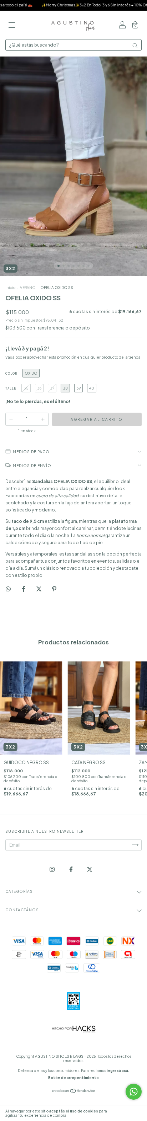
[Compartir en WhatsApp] (8, 589)
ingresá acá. (118, 1070)
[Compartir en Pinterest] (54, 588)
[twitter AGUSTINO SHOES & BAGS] (89, 869)
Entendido (127, 1113)
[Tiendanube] (73, 1091)
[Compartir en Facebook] (24, 588)
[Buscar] (135, 45)
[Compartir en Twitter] (39, 588)
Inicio (10, 287)
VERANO (28, 287)
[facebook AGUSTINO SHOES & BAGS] (71, 869)
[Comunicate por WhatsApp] (134, 1092)
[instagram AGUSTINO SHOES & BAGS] (52, 869)
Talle (10, 388)
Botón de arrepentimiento (73, 1078)
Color (11, 373)
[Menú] (11, 25)
